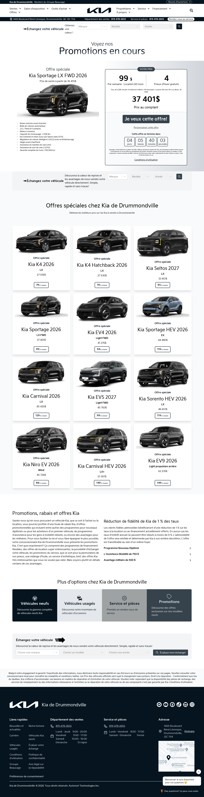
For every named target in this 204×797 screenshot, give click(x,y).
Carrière (14, 735)
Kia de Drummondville (21, 2)
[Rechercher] (191, 10)
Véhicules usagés (15, 746)
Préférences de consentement (27, 776)
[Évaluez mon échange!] (179, 26)
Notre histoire (36, 726)
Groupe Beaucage (15, 765)
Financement (159, 8)
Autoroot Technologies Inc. (84, 785)
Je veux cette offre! (146, 119)
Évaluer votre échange (36, 746)
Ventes (13, 8)
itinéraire (189, 731)
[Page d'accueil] (24, 704)
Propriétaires (123, 8)
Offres (13, 12)
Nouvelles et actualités (17, 727)
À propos (121, 12)
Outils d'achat (59, 8)
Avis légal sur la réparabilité (36, 765)
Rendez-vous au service (181, 19)
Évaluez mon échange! (173, 652)
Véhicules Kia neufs (36, 737)
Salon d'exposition (34, 8)
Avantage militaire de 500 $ (119, 560)
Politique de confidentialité (37, 756)
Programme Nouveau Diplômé (121, 548)
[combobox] (109, 176)
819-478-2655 (118, 19)
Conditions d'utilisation (146, 159)
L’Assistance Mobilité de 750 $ (121, 554)
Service (142, 8)
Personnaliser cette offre (146, 127)
